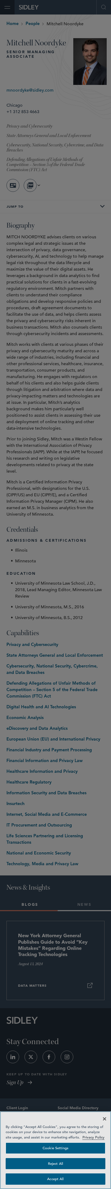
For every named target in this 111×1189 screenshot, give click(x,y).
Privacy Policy (93, 1137)
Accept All (55, 1179)
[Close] (104, 1119)
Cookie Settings (55, 1148)
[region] (55, 1150)
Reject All (55, 1163)
